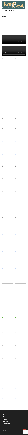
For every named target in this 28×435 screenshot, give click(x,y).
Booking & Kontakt (7, 418)
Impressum (5, 421)
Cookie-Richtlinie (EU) (7, 424)
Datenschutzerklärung (7, 423)
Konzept (4, 413)
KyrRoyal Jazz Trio (8, 10)
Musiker (4, 414)
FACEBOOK (5, 419)
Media (4, 416)
